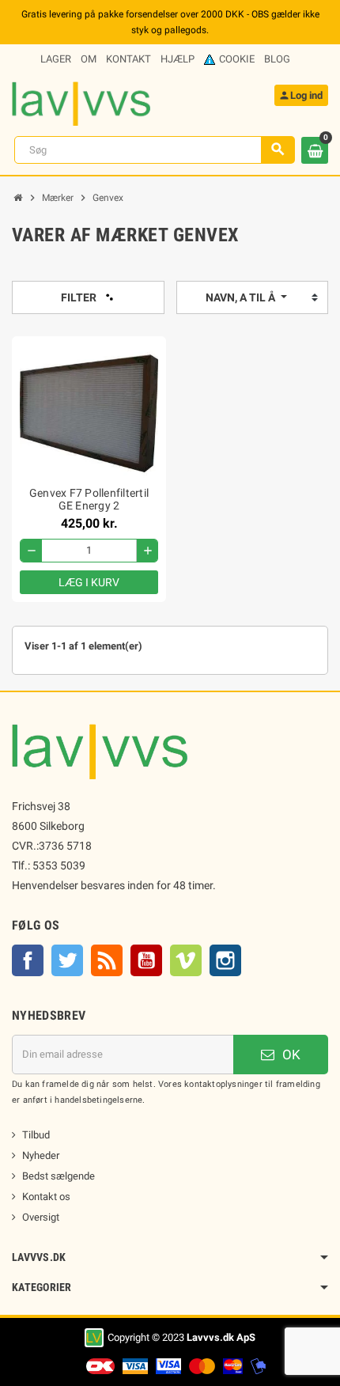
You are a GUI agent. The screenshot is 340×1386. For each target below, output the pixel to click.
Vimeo (186, 960)
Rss (107, 960)
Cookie (237, 59)
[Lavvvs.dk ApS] (81, 102)
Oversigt (40, 1217)
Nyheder (40, 1155)
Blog (277, 59)
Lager (55, 59)
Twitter (67, 960)
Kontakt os (46, 1196)
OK (289, 1054)
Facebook (27, 960)
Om (88, 59)
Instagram (225, 960)
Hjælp (178, 59)
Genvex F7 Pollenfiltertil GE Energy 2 (89, 499)
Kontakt (128, 59)
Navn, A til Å (242, 297)
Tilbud (36, 1135)
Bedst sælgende (58, 1176)
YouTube (146, 960)
